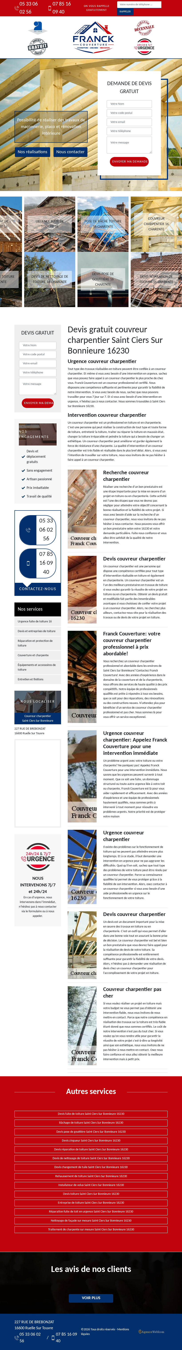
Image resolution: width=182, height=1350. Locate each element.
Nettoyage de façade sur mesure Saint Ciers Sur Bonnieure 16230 (91, 1220)
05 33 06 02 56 (29, 8)
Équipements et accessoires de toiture (37, 667)
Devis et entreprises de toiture (36, 631)
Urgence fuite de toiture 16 (35, 621)
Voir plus (91, 1298)
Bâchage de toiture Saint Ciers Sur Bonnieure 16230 (91, 1122)
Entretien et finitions (30, 679)
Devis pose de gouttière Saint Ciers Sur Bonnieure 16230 (91, 1132)
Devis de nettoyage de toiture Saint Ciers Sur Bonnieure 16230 (91, 1158)
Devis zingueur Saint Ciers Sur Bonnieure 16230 (91, 1140)
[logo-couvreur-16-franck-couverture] (93, 37)
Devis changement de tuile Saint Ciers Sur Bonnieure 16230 (91, 1167)
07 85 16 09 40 (62, 8)
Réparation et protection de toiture (35, 643)
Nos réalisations (32, 152)
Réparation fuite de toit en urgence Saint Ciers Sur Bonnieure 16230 (91, 1211)
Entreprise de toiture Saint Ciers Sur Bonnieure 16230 (91, 1203)
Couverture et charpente (33, 655)
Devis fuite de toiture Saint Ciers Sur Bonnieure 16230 (91, 1114)
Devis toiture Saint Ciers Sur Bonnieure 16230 (91, 1194)
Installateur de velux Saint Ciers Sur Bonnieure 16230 (91, 1185)
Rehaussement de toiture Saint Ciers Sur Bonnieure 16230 (91, 1176)
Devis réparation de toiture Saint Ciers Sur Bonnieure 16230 (91, 1149)
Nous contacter (70, 152)
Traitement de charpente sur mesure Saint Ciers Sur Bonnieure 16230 (91, 1229)
